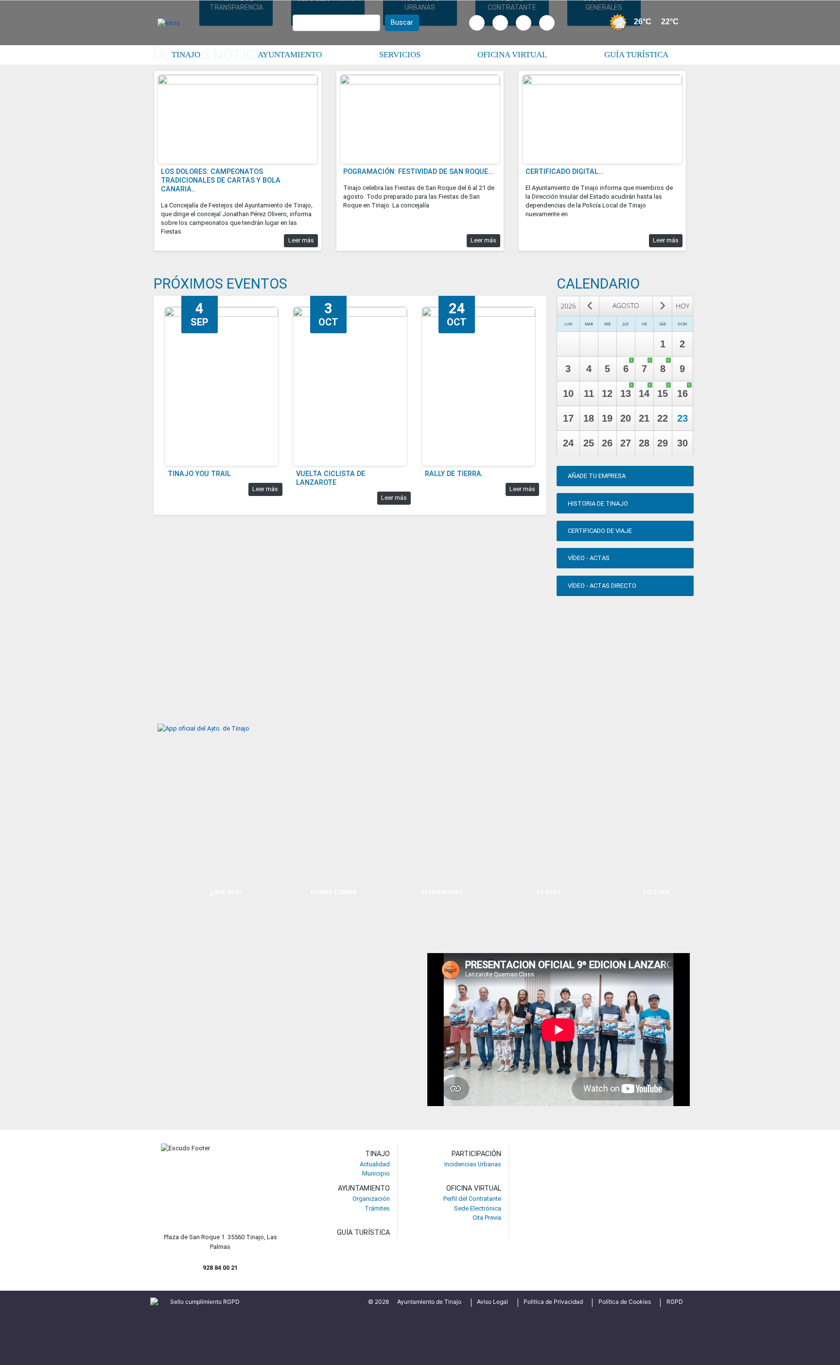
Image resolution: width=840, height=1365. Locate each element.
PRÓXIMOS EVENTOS (220, 283)
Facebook (477, 33)
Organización (371, 1198)
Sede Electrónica (477, 1208)
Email (547, 33)
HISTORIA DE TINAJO (598, 503)
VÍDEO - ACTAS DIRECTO (602, 585)
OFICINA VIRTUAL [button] (512, 54)
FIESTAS (656, 892)
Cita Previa (486, 1217)
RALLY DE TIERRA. (454, 474)
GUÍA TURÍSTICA (363, 1232)
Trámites (377, 1208)
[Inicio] (172, 23)
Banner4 (431, 534)
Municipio (376, 1173)
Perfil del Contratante (472, 1198)
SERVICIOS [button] (399, 54)
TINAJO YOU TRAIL (199, 474)
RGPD (674, 1301)
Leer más (301, 240)
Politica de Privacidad (553, 1301)
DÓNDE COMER (333, 892)
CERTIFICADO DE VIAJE (600, 530)
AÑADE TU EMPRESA (597, 475)
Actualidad (375, 1164)
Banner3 (298, 534)
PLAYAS (549, 892)
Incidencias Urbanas (472, 1164)
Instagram (500, 33)
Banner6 (298, 615)
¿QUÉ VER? (226, 892)
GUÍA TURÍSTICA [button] (636, 54)
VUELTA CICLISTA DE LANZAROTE (330, 478)
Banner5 (165, 615)
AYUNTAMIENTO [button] (290, 54)
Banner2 (165, 534)
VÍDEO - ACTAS (589, 558)
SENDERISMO (441, 892)
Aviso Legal (492, 1301)
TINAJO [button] (186, 54)
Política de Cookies (624, 1301)
